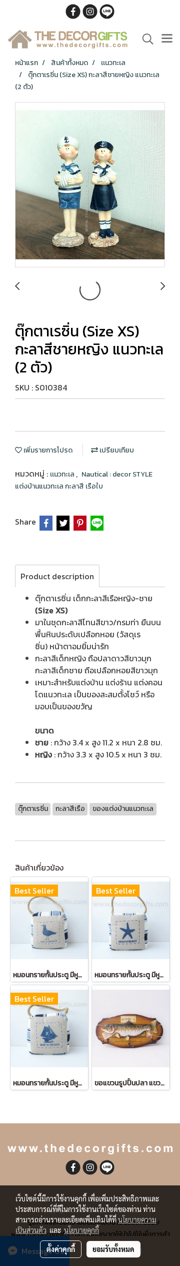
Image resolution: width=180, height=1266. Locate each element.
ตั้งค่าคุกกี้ (60, 1248)
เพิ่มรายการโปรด (47, 450)
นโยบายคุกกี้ (81, 1229)
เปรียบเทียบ (116, 450)
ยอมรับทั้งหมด (113, 1248)
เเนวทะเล (63, 474)
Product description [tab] (57, 576)
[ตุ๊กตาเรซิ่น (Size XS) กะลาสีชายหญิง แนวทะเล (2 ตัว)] (90, 185)
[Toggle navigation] (167, 39)
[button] (144, 39)
